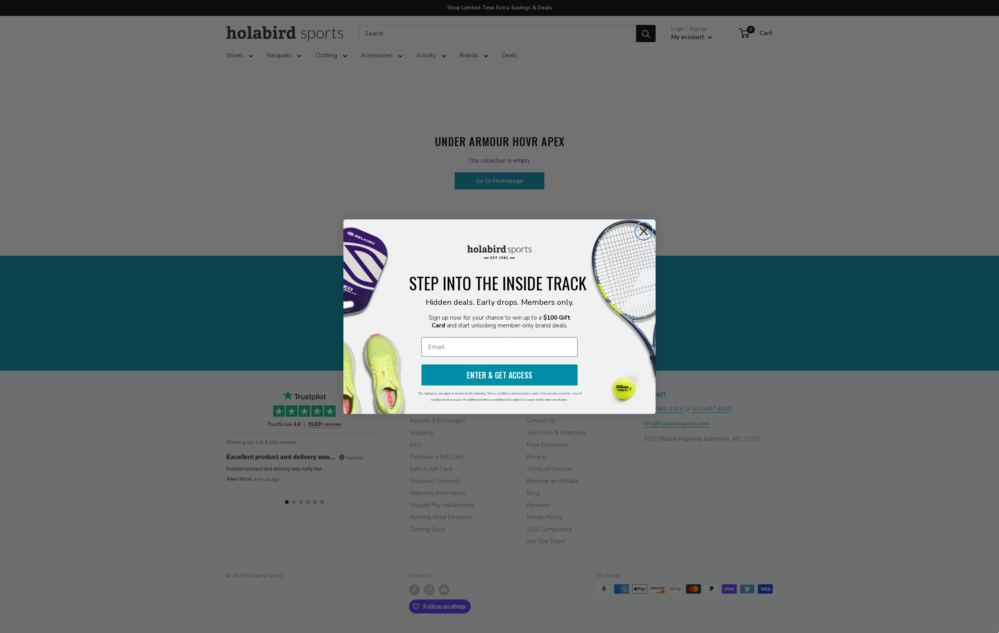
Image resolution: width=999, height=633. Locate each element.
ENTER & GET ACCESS (499, 375)
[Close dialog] (643, 231)
